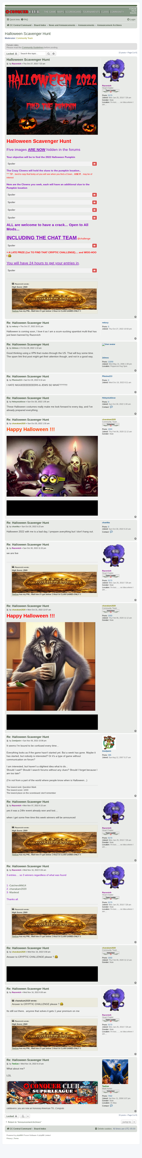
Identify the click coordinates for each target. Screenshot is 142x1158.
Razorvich (106, 86)
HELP (133, 11)
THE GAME (50, 12)
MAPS (60, 12)
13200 (110, 362)
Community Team (24, 38)
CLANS (105, 12)
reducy (105, 323)
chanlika (106, 522)
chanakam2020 (109, 419)
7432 (110, 1096)
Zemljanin (106, 751)
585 (109, 755)
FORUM (132, 9)
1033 (110, 429)
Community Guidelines (32, 47)
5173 (110, 95)
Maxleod (14, 892)
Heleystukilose (109, 398)
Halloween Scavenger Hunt (28, 33)
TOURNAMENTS (91, 12)
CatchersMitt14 (18, 885)
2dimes (105, 358)
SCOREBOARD (73, 12)
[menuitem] (24, 19)
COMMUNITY (117, 12)
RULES (133, 13)
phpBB (19, 1135)
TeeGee (15, 311)
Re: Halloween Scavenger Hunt (28, 322)
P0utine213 (107, 376)
